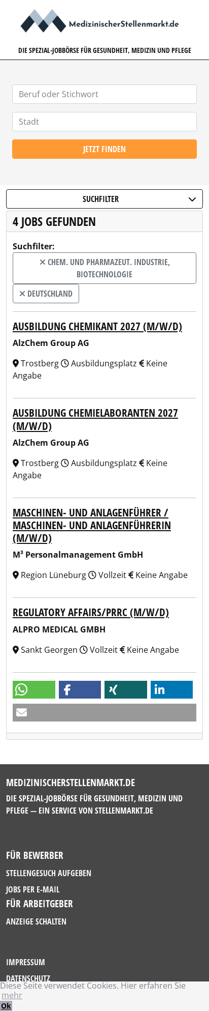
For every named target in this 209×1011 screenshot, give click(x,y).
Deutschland (49, 293)
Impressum (25, 962)
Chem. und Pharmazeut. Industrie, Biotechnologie (108, 268)
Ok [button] (6, 1005)
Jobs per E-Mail (32, 889)
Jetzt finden (104, 149)
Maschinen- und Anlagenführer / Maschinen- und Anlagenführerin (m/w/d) (92, 525)
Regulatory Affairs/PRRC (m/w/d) (91, 612)
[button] (34, 690)
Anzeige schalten (36, 921)
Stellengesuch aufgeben (48, 873)
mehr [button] (12, 995)
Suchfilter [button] (101, 199)
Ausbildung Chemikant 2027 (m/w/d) (97, 326)
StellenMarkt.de (124, 810)
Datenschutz (28, 978)
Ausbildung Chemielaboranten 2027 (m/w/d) (95, 419)
